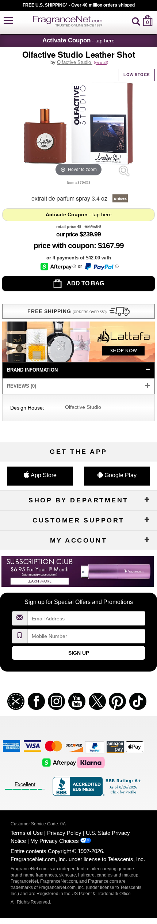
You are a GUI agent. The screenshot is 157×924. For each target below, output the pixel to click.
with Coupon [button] (64, 245)
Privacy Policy (64, 833)
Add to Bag (85, 283)
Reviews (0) (21, 386)
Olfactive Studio (74, 62)
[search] (136, 20)
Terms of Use (27, 833)
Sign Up (78, 653)
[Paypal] (94, 747)
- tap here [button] (78, 40)
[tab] (78, 370)
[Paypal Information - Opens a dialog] (101, 266)
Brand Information (32, 370)
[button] (8, 20)
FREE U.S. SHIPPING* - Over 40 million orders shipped (79, 5)
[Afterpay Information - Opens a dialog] (58, 266)
